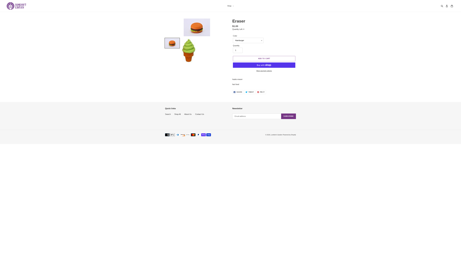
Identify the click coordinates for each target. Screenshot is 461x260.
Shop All (177, 114)
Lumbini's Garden (276, 135)
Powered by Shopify (289, 135)
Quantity (236, 46)
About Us (188, 114)
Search (168, 114)
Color (235, 36)
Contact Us (199, 114)
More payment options (264, 71)
